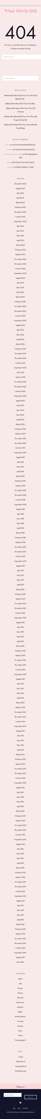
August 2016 (20, 623)
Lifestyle (20, 1007)
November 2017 (20, 552)
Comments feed (20, 1066)
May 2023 (20, 292)
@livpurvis (20, 1086)
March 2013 (20, 811)
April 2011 (20, 920)
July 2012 (20, 849)
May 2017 (20, 580)
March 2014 (20, 755)
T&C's (14, 1108)
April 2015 (20, 698)
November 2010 (20, 943)
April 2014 (20, 750)
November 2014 (20, 717)
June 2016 (20, 632)
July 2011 (20, 906)
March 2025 (20, 203)
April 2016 (20, 641)
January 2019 (20, 486)
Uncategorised (20, 1040)
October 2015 (20, 670)
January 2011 (20, 934)
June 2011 (20, 910)
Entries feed (20, 1062)
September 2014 (20, 726)
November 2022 (20, 311)
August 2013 (20, 788)
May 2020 (20, 415)
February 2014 (20, 759)
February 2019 (20, 481)
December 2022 (20, 306)
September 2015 (20, 674)
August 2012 (20, 844)
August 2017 (20, 566)
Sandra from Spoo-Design (13, 154)
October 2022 (20, 316)
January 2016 (20, 656)
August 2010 (20, 958)
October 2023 (20, 269)
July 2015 (20, 684)
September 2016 (20, 618)
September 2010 (20, 953)
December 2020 (20, 382)
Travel (20, 1036)
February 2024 (20, 250)
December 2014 (20, 712)
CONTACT (25, 1108)
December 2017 (20, 547)
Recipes (20, 1026)
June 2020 (20, 410)
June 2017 (20, 575)
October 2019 (20, 448)
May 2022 (20, 335)
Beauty (20, 988)
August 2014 (20, 731)
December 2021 (20, 354)
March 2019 (20, 476)
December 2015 (20, 660)
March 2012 (20, 868)
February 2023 (20, 302)
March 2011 (20, 925)
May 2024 (20, 236)
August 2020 (20, 401)
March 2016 (20, 646)
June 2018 (20, 519)
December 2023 (20, 259)
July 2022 (20, 330)
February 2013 (20, 816)
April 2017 (20, 585)
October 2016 (20, 613)
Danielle (10, 167)
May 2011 (20, 915)
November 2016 (20, 608)
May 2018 (20, 524)
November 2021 (20, 358)
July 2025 (20, 193)
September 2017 (20, 561)
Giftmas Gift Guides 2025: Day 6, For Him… (20, 104)
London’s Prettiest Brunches (24, 150)
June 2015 (20, 689)
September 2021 (20, 368)
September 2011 (20, 896)
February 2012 (20, 873)
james (7, 145)
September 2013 (20, 783)
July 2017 (20, 571)
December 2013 (20, 769)
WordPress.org (20, 1071)
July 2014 (20, 736)
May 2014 (20, 745)
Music (20, 1012)
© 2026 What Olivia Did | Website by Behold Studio (20, 1112)
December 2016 (20, 604)
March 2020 (20, 424)
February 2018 (20, 538)
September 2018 (20, 505)
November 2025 (20, 184)
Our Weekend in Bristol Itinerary (24, 145)
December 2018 (20, 491)
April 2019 (20, 472)
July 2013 (20, 792)
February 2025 (20, 207)
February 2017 (20, 594)
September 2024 (20, 222)
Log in (20, 1057)
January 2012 (20, 877)
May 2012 (20, 858)
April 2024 (20, 240)
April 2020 (20, 420)
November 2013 (20, 774)
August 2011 (20, 901)
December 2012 (20, 825)
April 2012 (20, 863)
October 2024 (20, 217)
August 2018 (20, 509)
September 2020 (20, 396)
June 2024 (20, 231)
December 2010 (20, 939)
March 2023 (20, 297)
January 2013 (20, 821)
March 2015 (20, 703)
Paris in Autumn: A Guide (25, 167)
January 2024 (20, 255)
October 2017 (20, 556)
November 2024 (20, 212)
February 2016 (20, 651)
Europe (20, 993)
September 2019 (20, 453)
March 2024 (20, 245)
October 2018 (20, 500)
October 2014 (20, 722)
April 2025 (20, 198)
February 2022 (20, 349)
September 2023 (20, 273)
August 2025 (20, 189)
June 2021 (20, 373)
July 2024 (20, 226)
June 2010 (20, 962)
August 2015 (20, 679)
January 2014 (20, 764)
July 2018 (20, 514)
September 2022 (20, 321)
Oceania (20, 1021)
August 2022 (20, 325)
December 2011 (20, 882)
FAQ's (19, 1108)
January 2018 (20, 542)
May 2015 (20, 693)
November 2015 (20, 665)
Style (20, 1031)
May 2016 (20, 637)
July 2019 (20, 462)
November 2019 (20, 443)
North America (20, 1017)
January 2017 (20, 599)
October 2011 (20, 892)
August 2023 (20, 278)
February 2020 (20, 429)
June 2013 (20, 797)
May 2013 (20, 802)
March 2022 (20, 344)
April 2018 (20, 528)
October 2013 (20, 778)
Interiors (20, 998)
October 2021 (20, 363)
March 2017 (20, 590)
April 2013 (20, 807)
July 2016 (20, 627)
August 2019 (20, 457)
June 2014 (20, 741)
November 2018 (20, 495)
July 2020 (20, 406)
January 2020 (20, 434)
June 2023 (20, 288)
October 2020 (20, 391)
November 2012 (20, 830)
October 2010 (20, 948)
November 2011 (20, 887)
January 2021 (20, 377)
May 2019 (20, 467)
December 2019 (20, 439)
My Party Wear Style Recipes (23, 162)
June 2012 (20, 854)
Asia (20, 984)
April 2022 (20, 340)
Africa (20, 979)
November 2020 (20, 387)
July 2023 (20, 283)
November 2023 (20, 264)
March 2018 (20, 533)
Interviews (20, 1003)
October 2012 (20, 835)
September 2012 (20, 840)
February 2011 (20, 929)
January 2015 (20, 707)
